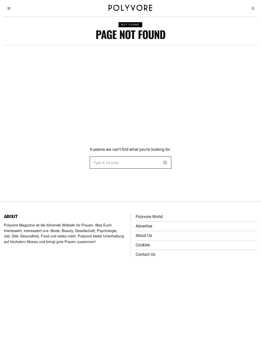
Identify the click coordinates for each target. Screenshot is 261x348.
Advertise (144, 226)
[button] (165, 162)
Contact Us (145, 254)
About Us (144, 235)
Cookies (143, 245)
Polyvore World (149, 216)
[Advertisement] (130, 83)
